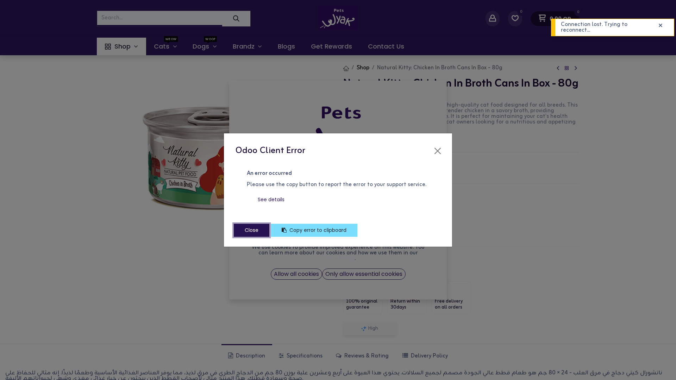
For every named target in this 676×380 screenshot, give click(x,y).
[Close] (438, 151)
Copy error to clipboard (317, 230)
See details (271, 199)
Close (251, 230)
